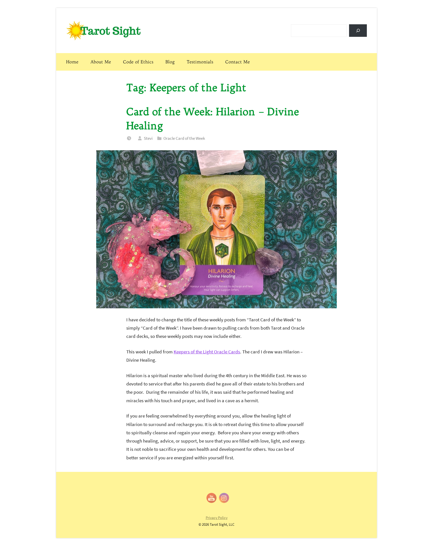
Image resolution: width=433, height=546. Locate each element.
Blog (170, 61)
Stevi (148, 138)
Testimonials (200, 61)
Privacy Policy (217, 517)
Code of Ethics (138, 61)
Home (72, 61)
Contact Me (237, 61)
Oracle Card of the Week (184, 138)
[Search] (358, 30)
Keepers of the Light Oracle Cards (207, 352)
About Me (100, 61)
